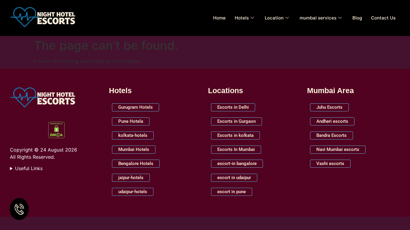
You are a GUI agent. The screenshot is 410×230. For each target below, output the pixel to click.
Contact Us (383, 18)
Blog (357, 18)
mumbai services (318, 18)
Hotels (242, 18)
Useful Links (29, 168)
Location (274, 18)
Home (219, 18)
